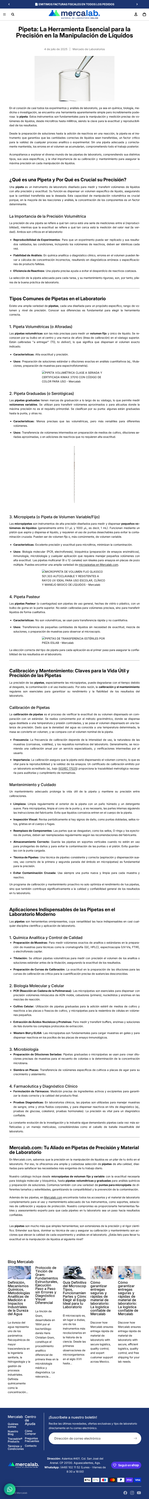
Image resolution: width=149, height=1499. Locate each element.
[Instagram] (132, 1492)
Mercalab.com (53, 1197)
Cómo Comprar (30, 1432)
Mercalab (22, 1492)
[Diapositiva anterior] (9, 4)
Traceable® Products (15, 1440)
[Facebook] (125, 1492)
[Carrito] (144, 14)
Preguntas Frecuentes (32, 1440)
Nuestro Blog (13, 1433)
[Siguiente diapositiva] (137, 4)
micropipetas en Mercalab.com (98, 564)
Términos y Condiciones (16, 1447)
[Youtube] (139, 1492)
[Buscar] (13, 14)
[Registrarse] (135, 1438)
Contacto (30, 1445)
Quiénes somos (13, 1425)
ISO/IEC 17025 (67, 768)
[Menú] (4, 14)
